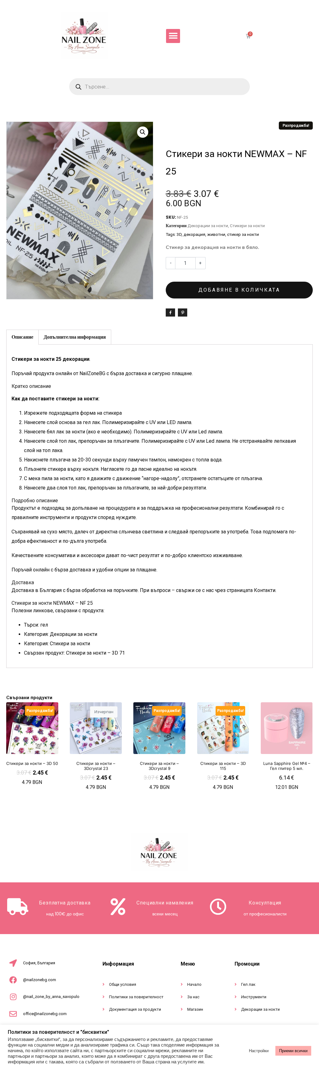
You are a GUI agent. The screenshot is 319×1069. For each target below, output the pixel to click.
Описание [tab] (22, 337)
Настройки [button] (259, 1050)
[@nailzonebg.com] (13, 980)
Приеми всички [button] (293, 1050)
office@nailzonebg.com (45, 1013)
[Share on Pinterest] (182, 312)
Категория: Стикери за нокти (57, 644)
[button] (173, 36)
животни (216, 234)
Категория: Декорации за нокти (60, 634)
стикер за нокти (243, 234)
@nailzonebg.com (39, 979)
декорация (194, 234)
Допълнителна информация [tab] (75, 337)
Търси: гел (36, 625)
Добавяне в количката (239, 290)
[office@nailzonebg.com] (13, 1014)
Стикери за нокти (247, 225)
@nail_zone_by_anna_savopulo (51, 996)
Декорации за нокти (208, 225)
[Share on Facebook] (170, 312)
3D (179, 234)
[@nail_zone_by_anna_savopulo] (13, 996)
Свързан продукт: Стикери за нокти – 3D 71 (74, 653)
